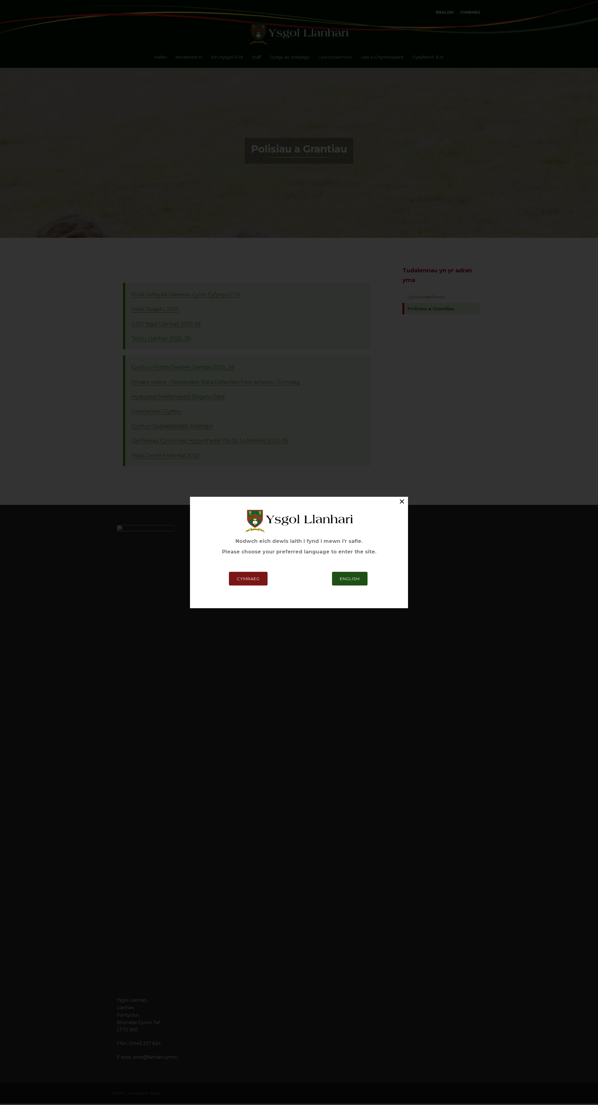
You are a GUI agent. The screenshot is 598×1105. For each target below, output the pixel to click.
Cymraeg (248, 578)
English (350, 578)
